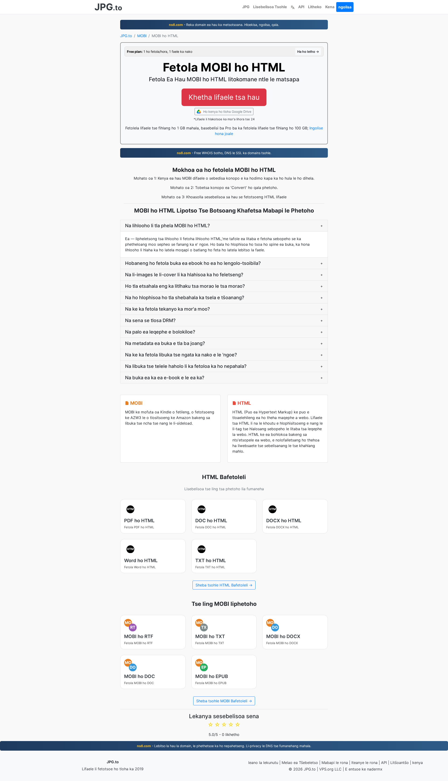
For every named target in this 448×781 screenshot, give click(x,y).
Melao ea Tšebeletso (300, 762)
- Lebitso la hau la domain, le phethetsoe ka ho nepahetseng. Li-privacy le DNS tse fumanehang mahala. (224, 746)
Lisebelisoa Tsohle (270, 6)
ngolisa (344, 7)
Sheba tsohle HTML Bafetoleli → (224, 585)
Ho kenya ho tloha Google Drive (226, 112)
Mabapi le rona (335, 762)
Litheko (315, 6)
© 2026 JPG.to (302, 769)
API (301, 6)
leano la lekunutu (263, 762)
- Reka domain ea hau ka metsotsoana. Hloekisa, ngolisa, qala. (224, 25)
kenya (417, 762)
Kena (329, 6)
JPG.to (126, 35)
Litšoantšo (399, 762)
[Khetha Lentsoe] (292, 6)
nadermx (374, 769)
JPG (245, 6)
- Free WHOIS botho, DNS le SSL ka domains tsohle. (224, 153)
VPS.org (326, 769)
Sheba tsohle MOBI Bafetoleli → (224, 701)
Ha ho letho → (308, 51)
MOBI (142, 35)
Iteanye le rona (364, 762)
